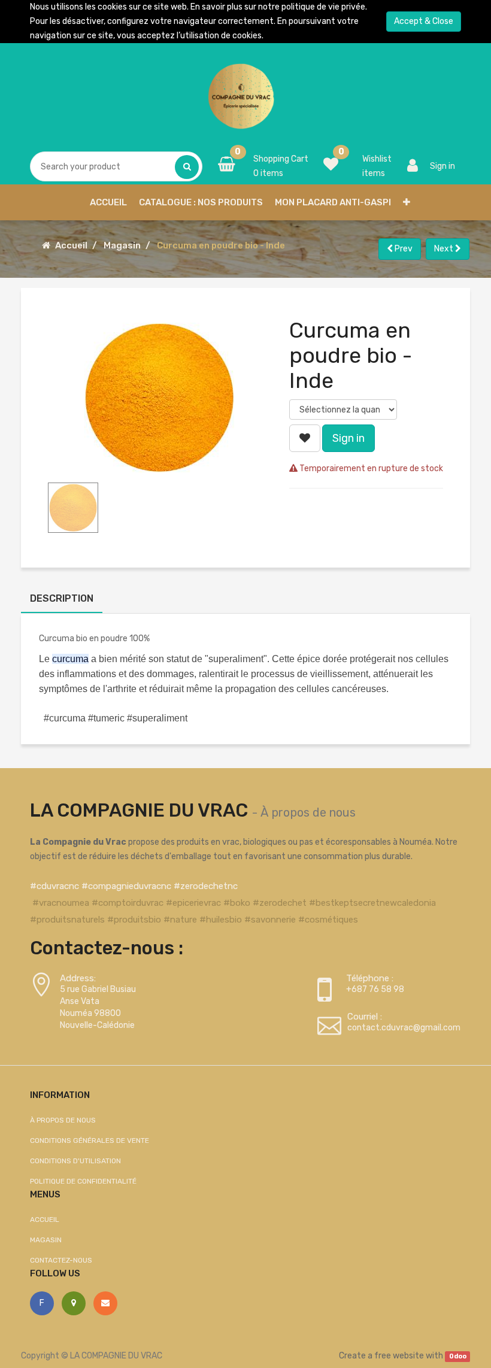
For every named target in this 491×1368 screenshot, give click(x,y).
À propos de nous (308, 812)
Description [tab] (61, 598)
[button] (406, 202)
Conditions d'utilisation (75, 1161)
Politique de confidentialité (83, 1181)
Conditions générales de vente (89, 1140)
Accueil (71, 245)
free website (399, 1356)
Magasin (122, 245)
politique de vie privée (323, 7)
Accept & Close (423, 21)
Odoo (457, 1356)
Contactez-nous (61, 1260)
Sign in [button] (348, 438)
